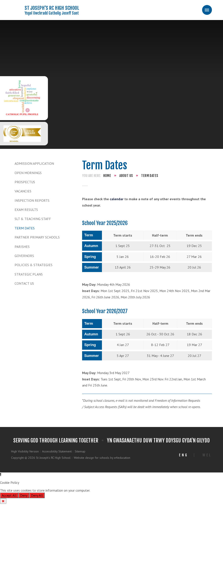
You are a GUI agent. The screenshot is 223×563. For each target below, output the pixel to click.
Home (107, 175)
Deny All (37, 495)
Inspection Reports (32, 200)
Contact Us (24, 283)
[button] (111, 474)
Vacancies (23, 191)
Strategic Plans (29, 274)
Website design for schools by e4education (102, 458)
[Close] (3, 501)
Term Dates (25, 228)
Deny (23, 495)
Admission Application (34, 163)
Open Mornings (28, 173)
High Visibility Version (25, 451)
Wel (207, 455)
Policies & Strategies (33, 265)
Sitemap (80, 451)
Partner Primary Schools (37, 237)
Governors (24, 256)
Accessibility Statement (57, 451)
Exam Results (26, 209)
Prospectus (25, 182)
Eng (183, 455)
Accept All (9, 495)
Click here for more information (114, 490)
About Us (126, 175)
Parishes (22, 246)
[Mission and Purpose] (22, 98)
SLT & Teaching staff (33, 219)
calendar (116, 199)
